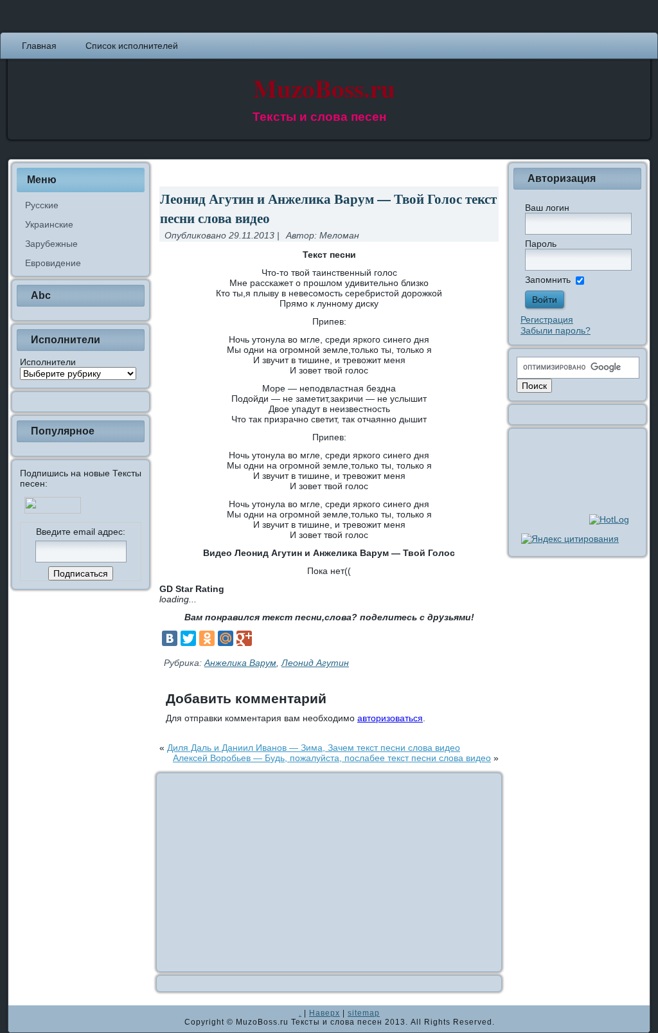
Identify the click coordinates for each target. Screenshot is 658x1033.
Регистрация (546, 319)
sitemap (364, 1013)
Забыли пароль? (555, 330)
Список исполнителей (131, 45)
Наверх (324, 1013)
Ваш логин (547, 207)
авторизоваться (390, 718)
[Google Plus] (244, 638)
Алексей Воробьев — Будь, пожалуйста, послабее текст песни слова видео (332, 758)
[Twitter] (188, 638)
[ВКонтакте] (169, 638)
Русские (41, 205)
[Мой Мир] (225, 638)
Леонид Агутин (315, 663)
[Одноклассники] (207, 638)
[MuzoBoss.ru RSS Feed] (22, 1019)
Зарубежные (51, 243)
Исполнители (48, 362)
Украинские (49, 224)
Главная (39, 45)
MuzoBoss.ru (324, 87)
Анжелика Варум (240, 663)
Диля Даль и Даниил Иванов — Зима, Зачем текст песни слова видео (313, 747)
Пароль (540, 243)
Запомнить (548, 279)
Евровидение (53, 263)
